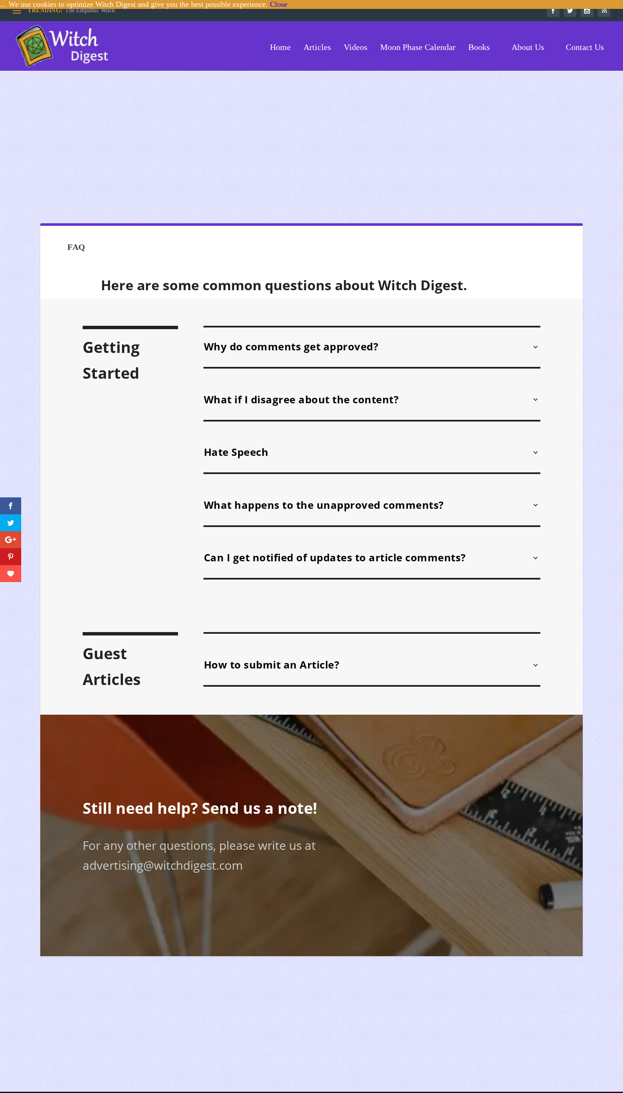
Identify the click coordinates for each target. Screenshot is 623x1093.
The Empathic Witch (90, 10)
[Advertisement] (311, 147)
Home (279, 48)
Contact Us (584, 48)
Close (278, 4)
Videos (355, 48)
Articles (317, 48)
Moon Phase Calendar (418, 48)
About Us (526, 48)
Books (479, 48)
